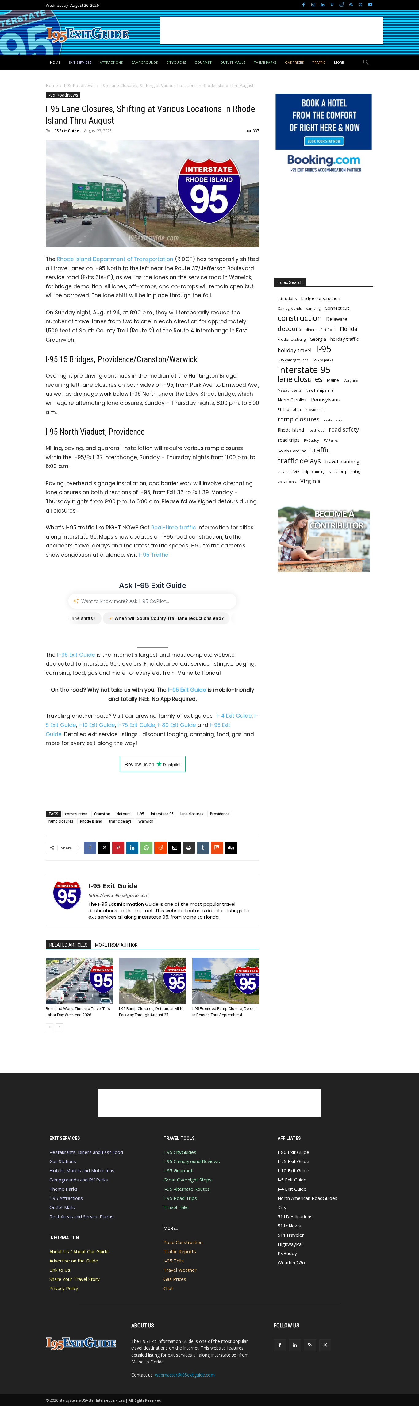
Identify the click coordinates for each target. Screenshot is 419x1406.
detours (124, 813)
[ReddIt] (160, 848)
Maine (333, 380)
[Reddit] (341, 5)
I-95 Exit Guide (65, 130)
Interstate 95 (162, 813)
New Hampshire (319, 390)
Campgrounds (290, 308)
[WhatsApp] (146, 848)
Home (52, 85)
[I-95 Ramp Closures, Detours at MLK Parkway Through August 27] (152, 981)
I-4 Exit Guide (234, 716)
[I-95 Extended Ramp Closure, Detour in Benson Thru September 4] (225, 981)
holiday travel (295, 350)
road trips (289, 440)
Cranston (102, 813)
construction (76, 813)
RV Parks (330, 440)
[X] (360, 5)
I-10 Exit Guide (97, 725)
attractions (287, 298)
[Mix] (217, 848)
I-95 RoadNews (79, 85)
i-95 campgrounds (293, 360)
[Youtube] (370, 5)
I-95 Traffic (153, 555)
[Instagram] (313, 5)
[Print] (189, 848)
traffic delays (120, 821)
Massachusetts (289, 390)
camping (313, 308)
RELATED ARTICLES (68, 945)
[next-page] (59, 1027)
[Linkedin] (322, 5)
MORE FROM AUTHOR (116, 945)
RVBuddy (311, 440)
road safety (344, 429)
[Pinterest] (332, 5)
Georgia (318, 339)
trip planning (314, 471)
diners (311, 329)
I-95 (140, 813)
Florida (348, 329)
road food (316, 430)
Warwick (145, 821)
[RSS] (351, 5)
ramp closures (60, 821)
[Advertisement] (271, 30)
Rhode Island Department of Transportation (115, 259)
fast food (328, 329)
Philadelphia (289, 409)
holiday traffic (344, 339)
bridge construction (320, 298)
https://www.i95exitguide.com (118, 895)
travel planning (342, 462)
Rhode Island (91, 821)
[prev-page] (49, 1027)
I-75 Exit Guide (136, 725)
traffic (320, 450)
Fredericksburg (292, 339)
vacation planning (344, 471)
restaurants (333, 420)
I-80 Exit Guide (177, 725)
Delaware (336, 319)
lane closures (191, 813)
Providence (219, 813)
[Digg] (231, 848)
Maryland (350, 380)
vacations (287, 481)
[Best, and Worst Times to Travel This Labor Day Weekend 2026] (79, 981)
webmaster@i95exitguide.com (185, 1375)
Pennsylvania (326, 400)
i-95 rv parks (323, 360)
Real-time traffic (173, 527)
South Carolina (292, 451)
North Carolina (292, 400)
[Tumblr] (203, 848)
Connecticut (337, 308)
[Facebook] (303, 5)
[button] (366, 62)
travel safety (288, 471)
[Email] (174, 848)
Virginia (310, 481)
